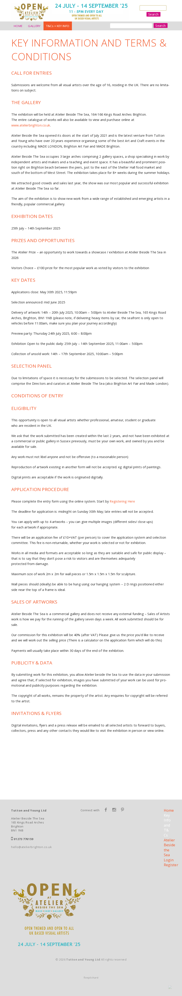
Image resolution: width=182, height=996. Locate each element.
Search (153, 14)
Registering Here (122, 501)
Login (169, 860)
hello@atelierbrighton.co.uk (31, 847)
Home (169, 810)
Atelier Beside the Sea (169, 847)
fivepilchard (91, 977)
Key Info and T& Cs (167, 825)
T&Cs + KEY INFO (57, 26)
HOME (18, 26)
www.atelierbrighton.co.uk (30, 125)
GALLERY (34, 26)
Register (171, 864)
